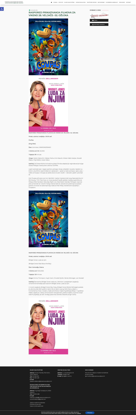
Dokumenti (122, 2)
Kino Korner (101, 2)
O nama (55, 2)
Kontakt (128, 2)
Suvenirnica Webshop (112, 2)
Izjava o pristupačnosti (36, 406)
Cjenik (95, 20)
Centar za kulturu (81, 2)
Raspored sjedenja (99, 24)
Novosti (61, 2)
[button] (2, 9)
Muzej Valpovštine (69, 2)
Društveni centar (91, 2)
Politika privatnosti (35, 404)
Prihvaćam (89, 412)
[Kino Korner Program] (99, 16)
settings (79, 413)
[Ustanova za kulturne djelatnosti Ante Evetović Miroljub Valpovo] (14, 2)
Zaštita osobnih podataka (37, 402)
